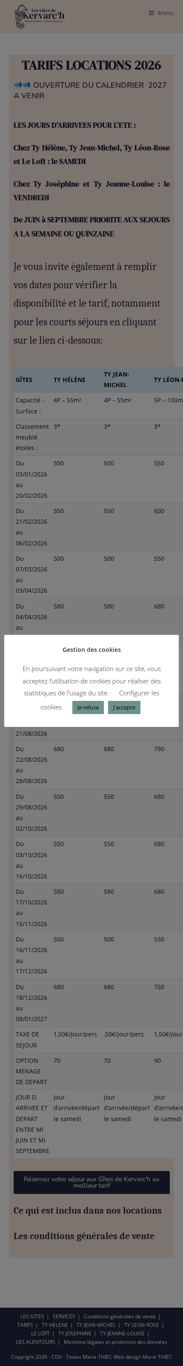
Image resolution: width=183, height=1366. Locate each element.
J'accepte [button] (124, 707)
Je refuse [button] (88, 707)
